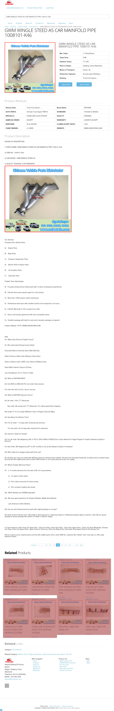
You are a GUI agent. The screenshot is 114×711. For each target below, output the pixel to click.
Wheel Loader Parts (66, 661)
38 (77, 545)
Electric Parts (22, 27)
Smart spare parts (54, 706)
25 (69, 545)
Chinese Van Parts (66, 670)
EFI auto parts (64, 665)
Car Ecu (69, 654)
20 (50, 545)
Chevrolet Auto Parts (66, 668)
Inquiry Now (66, 84)
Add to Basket (85, 84)
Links (69, 708)
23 (62, 545)
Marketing (62, 23)
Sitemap (77, 708)
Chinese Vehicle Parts (34, 8)
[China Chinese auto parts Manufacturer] (9, 2)
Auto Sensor (61, 654)
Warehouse (51, 23)
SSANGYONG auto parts (68, 663)
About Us (29, 23)
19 (46, 545)
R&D (88, 661)
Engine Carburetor (35, 654)
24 (65, 545)
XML (73, 708)
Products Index (62, 708)
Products (19, 23)
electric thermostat (49, 654)
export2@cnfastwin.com (15, 8)
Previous (34, 545)
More (71, 23)
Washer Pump (23, 654)
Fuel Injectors (33, 27)
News (88, 663)
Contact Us (39, 23)
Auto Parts (63, 666)
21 (54, 545)
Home (10, 23)
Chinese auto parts (67, 706)
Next (81, 545)
